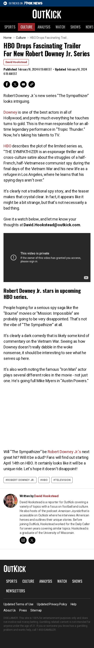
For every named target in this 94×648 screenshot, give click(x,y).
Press (23, 610)
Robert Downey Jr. (21, 480)
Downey (10, 112)
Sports (9, 27)
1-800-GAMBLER (46, 629)
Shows (75, 27)
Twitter (15, 84)
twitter (31, 540)
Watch (60, 27)
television (63, 480)
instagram (23, 540)
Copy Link (31, 84)
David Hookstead (16, 62)
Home (7, 37)
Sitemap (36, 610)
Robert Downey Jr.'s (64, 451)
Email (23, 84)
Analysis (44, 27)
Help (74, 604)
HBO (7, 146)
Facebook (6, 84)
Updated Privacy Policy (52, 604)
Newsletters (15, 590)
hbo (45, 480)
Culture (26, 27)
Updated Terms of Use (18, 604)
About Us (9, 610)
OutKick (47, 13)
